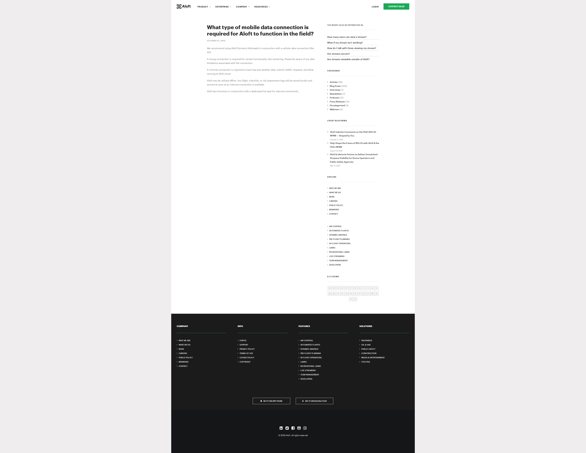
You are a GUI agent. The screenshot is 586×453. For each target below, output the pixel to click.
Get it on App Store (272, 401)
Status (243, 340)
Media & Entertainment (373, 357)
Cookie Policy (247, 357)
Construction (368, 353)
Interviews (335, 89)
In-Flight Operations (340, 243)
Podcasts (334, 97)
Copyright (245, 362)
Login (375, 6)
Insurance (366, 340)
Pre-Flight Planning (339, 239)
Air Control (335, 226)
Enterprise (222, 6)
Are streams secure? (338, 53)
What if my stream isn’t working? (345, 42)
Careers (333, 201)
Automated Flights (339, 230)
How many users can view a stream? (347, 37)
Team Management (338, 260)
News (332, 197)
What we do (335, 192)
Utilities (365, 362)
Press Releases (337, 101)
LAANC (332, 248)
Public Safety (368, 349)
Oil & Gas (366, 345)
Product (202, 6)
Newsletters (336, 93)
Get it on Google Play (316, 401)
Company (241, 6)
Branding (334, 209)
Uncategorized (337, 105)
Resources (261, 6)
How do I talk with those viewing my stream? (351, 48)
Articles (334, 82)
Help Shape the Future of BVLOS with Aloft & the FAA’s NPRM (354, 145)
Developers (335, 265)
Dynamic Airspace (338, 235)
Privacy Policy (247, 349)
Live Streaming (336, 256)
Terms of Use (246, 353)
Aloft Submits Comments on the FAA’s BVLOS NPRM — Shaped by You (353, 134)
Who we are (335, 188)
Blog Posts (335, 86)
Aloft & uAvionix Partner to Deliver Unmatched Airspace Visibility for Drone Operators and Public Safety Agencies (354, 158)
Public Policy (336, 205)
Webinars (334, 109)
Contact (333, 214)
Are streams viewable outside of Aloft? (348, 59)
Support (244, 345)
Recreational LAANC (339, 252)
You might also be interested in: (345, 25)
